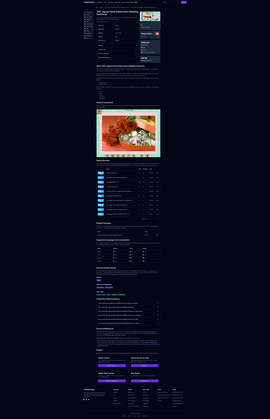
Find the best (144, 380)
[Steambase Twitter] (88, 399)
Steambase (86, 392)
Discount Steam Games (164, 395)
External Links (102, 49)
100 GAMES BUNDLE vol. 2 (112, 182)
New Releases (132, 400)
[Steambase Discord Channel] (84, 399)
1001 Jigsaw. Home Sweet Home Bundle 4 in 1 (117, 177)
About (139, 416)
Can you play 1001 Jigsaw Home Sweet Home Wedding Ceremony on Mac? (118, 319)
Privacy (124, 416)
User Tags (145, 398)
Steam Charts (117, 403)
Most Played (100, 2)
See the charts (111, 365)
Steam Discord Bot (178, 395)
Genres (145, 392)
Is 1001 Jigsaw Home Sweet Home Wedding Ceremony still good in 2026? (118, 303)
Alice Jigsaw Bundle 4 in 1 (112, 186)
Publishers (145, 403)
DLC (114, 395)
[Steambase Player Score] (152, 34)
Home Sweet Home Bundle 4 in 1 (113, 195)
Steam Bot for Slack (178, 398)
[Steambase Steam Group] (86, 399)
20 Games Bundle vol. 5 (111, 173)
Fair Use (134, 416)
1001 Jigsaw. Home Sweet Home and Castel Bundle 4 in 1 (119, 200)
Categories (146, 395)
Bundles (115, 400)
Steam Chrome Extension (128, 2)
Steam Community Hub (151, 342)
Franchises (146, 406)
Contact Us (144, 416)
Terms (129, 416)
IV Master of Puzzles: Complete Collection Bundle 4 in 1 (119, 191)
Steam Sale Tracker (163, 392)
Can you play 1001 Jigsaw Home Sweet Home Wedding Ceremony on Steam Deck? (120, 311)
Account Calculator (178, 403)
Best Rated (131, 392)
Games (101, 7)
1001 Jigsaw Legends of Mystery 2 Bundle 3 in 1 (117, 214)
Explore (184, 2)
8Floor (116, 36)
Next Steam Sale (177, 400)
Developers (146, 400)
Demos (115, 398)
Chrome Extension (177, 392)
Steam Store (153, 340)
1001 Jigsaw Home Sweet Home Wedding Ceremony (117, 7)
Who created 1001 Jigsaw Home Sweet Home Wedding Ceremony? (116, 307)
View (157, 173)
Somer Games (118, 33)
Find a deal (143, 365)
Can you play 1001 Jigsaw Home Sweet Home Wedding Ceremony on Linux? (118, 323)
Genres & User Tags (103, 53)
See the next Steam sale (111, 380)
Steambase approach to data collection (115, 335)
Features (100, 45)
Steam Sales (117, 2)
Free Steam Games (163, 398)
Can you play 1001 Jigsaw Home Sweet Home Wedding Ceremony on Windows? (119, 315)
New (105, 2)
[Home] (97, 7)
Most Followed (132, 398)
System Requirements (104, 57)
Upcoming (110, 2)
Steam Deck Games (133, 406)
